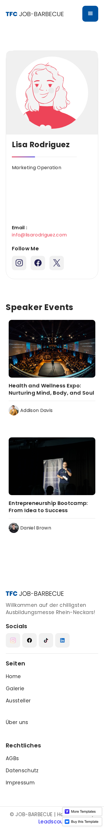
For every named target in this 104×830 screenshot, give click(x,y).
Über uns (17, 722)
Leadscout (52, 821)
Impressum (20, 782)
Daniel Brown (35, 528)
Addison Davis (36, 410)
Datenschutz (22, 770)
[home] (35, 14)
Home (13, 676)
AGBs (12, 758)
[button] (90, 14)
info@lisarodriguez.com (39, 235)
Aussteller (18, 700)
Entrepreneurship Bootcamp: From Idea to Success (48, 506)
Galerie (15, 688)
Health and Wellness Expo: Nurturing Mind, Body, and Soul (51, 389)
